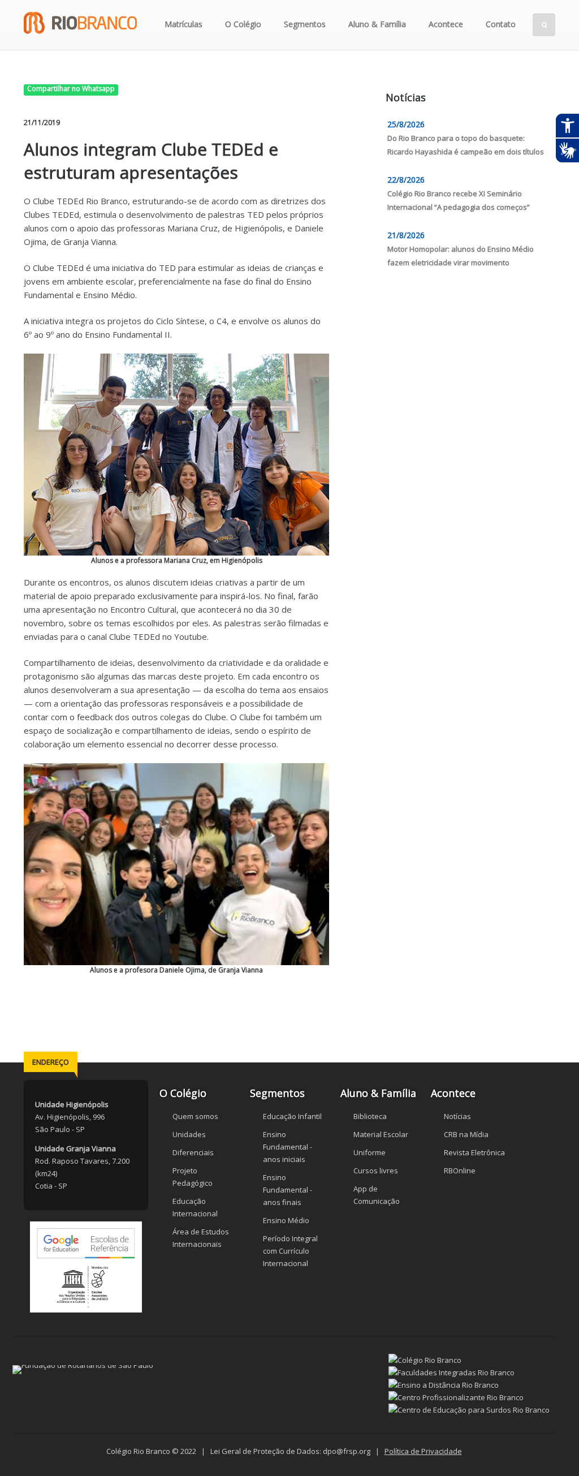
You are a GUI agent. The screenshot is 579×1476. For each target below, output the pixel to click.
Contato (501, 24)
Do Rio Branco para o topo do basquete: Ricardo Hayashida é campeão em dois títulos (465, 145)
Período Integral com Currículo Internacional (290, 1250)
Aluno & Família (377, 24)
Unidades (189, 1134)
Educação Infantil (292, 1116)
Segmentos (305, 24)
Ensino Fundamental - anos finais (287, 1189)
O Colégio (243, 24)
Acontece (446, 24)
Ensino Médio (286, 1220)
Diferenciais (193, 1152)
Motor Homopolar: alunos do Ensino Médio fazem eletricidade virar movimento (460, 256)
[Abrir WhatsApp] (551, 1447)
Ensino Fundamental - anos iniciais (287, 1146)
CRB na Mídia (466, 1134)
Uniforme (369, 1152)
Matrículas (183, 24)
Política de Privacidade (423, 1451)
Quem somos (195, 1116)
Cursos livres (375, 1170)
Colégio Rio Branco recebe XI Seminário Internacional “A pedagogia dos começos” (458, 200)
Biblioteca (370, 1116)
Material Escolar (380, 1134)
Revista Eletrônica (474, 1152)
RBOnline (460, 1170)
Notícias (457, 1116)
